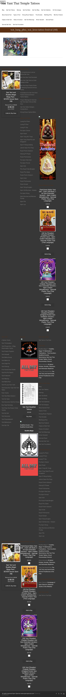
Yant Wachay (5, 379)
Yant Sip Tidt (5, 425)
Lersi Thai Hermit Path (45, 371)
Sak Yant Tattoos (10, 10)
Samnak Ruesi (49, 19)
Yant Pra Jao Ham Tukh (8, 385)
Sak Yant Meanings (29, 19)
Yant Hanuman (6, 416)
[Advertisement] (48, 83)
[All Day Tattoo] (29, 368)
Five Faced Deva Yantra (8, 369)
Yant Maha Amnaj (7, 357)
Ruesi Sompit (24, 184)
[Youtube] (59, 693)
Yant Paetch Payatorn (8, 351)
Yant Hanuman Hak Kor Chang (10, 402)
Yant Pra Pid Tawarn (7, 372)
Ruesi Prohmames (25, 157)
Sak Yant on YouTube (45, 340)
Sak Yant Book (26, 10)
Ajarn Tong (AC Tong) (26, 136)
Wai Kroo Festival (58, 15)
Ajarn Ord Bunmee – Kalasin (28, 190)
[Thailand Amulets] (48, 149)
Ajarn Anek (23, 178)
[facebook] (56, 693)
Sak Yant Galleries (46, 10)
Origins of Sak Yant (7, 19)
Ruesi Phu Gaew (25, 172)
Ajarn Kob (23, 166)
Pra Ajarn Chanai (25, 130)
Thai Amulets (39, 15)
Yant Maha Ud (6, 360)
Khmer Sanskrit (40, 19)
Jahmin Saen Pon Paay (27, 148)
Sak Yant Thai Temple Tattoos (20, 3)
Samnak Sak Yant (6, 24)
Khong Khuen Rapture (28, 15)
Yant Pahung (5, 366)
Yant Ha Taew (6, 399)
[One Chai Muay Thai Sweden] (29, 349)
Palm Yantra (5, 393)
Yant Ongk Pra (6, 363)
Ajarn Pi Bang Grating (26, 145)
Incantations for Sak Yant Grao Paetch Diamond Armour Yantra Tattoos (29, 95)
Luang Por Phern (25, 121)
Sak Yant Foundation (18, 24)
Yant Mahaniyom (6, 422)
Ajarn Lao (23, 204)
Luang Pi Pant (24, 124)
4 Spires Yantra (6, 340)
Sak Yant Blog (35, 10)
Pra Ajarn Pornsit (25, 163)
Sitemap (19, 10)
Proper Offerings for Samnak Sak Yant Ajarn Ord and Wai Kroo (28, 102)
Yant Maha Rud (6, 382)
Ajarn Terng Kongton (26, 187)
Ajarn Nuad (23, 133)
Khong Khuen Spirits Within (28, 112)
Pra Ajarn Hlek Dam (26, 160)
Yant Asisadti (5, 354)
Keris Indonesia (43, 364)
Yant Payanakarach (7, 419)
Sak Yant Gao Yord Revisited (28, 77)
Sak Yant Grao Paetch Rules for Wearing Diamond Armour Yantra (28, 87)
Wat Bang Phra (48, 15)
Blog (3, 10)
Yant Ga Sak (5, 413)
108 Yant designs (56, 10)
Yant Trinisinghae (7, 343)
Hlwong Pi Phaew (25, 154)
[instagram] (63, 693)
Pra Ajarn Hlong (24, 193)
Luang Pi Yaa (24, 127)
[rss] (61, 693)
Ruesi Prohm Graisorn (26, 151)
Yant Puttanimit (6, 375)
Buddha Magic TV (44, 349)
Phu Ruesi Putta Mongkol (27, 169)
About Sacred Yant (7, 15)
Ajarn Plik (23, 201)
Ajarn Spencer (43, 582)
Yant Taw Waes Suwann (8, 396)
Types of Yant (16, 15)
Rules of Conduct (18, 19)
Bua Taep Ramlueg (7, 405)
